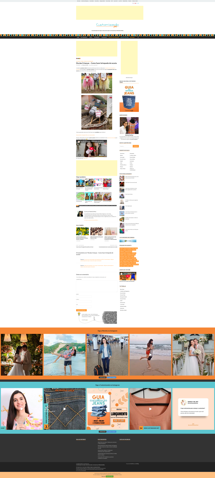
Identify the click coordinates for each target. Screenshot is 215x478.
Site (77, 304)
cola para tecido (123, 253)
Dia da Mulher (132, 157)
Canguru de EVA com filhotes (88, 202)
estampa (132, 256)
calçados (124, 249)
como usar (129, 253)
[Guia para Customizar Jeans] (129, 111)
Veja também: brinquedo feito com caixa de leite (85, 135)
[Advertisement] (109, 13)
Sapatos (131, 166)
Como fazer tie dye (128, 194)
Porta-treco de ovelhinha (107, 201)
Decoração (96, 37)
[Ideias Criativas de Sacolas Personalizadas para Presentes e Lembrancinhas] (111, 235)
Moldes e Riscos (123, 164)
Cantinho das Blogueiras (124, 291)
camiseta (134, 249)
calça (121, 249)
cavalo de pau (91, 205)
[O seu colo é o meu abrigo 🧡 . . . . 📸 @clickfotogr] (64, 355)
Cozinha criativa (133, 155)
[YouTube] (135, 3)
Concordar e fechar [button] (109, 476)
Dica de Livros (123, 159)
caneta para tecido (128, 251)
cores (125, 254)
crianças (96, 205)
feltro (126, 257)
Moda (90, 37)
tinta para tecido (135, 264)
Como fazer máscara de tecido (131, 182)
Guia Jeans (132, 37)
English (121, 161)
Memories (122, 308)
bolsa (136, 248)
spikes (121, 264)
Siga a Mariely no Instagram (107, 331)
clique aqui (85, 158)
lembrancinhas (129, 259)
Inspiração (132, 161)
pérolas (125, 262)
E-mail (77, 299)
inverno (121, 259)
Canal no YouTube (124, 37)
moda (121, 261)
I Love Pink (122, 304)
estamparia (122, 257)
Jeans (121, 162)
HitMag (137, 463)
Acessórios (122, 153)
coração (121, 254)
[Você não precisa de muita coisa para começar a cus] (193, 409)
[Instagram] (137, 3)
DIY (128, 256)
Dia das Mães (122, 294)
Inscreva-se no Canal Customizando (127, 281)
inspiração (133, 257)
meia (112, 205)
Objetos (131, 164)
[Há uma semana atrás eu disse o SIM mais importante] (193, 355)
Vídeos (82, 61)
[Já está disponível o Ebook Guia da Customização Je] (107, 409)
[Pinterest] (134, 3)
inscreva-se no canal (111, 137)
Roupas (121, 166)
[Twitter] (138, 3)
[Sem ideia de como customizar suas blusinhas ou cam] (150, 409)
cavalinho (86, 205)
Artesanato (104, 37)
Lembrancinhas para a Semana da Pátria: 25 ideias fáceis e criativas (82, 238)
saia (131, 262)
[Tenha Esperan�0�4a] (96, 323)
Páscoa (121, 262)
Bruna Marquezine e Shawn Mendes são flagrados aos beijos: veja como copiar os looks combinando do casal (107, 447)
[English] (76, 58)
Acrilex (121, 248)
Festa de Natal (123, 298)
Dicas (126, 256)
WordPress (132, 463)
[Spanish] (79, 58)
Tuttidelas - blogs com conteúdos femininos (93, 467)
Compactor (134, 253)
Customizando (84, 37)
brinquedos (81, 205)
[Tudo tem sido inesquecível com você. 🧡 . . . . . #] (150, 355)
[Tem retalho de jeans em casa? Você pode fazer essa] (22, 409)
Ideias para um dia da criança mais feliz (97, 202)
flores (129, 257)
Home (78, 37)
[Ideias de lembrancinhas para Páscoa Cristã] (96, 235)
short (134, 262)
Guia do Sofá (122, 302)
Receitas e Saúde (123, 310)
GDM (121, 300)
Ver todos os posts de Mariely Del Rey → (91, 220)
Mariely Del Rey (85, 65)
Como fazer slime (79, 201)
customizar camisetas (131, 254)
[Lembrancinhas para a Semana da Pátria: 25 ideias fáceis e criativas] (82, 235)
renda (129, 262)
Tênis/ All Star (122, 168)
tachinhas (125, 264)
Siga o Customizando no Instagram (107, 385)
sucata (115, 205)
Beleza (121, 155)
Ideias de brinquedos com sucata (79, 188)
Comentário (79, 279)
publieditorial (135, 261)
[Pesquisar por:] (129, 146)
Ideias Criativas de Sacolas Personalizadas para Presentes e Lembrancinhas (111, 238)
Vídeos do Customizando (88, 61)
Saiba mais (104, 476)
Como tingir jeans (128, 205)
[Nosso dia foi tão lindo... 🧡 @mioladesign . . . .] (22, 355)
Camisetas (122, 251)
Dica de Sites (132, 159)
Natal (131, 261)
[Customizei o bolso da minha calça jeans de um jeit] (64, 409)
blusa (133, 248)
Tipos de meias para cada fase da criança (98, 188)
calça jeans (129, 249)
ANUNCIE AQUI (129, 77)
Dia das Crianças (102, 205)
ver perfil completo (134, 139)
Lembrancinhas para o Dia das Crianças (106, 188)
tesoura (129, 264)
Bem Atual (122, 289)
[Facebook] (132, 3)
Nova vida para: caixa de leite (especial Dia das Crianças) (89, 189)
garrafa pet (108, 205)
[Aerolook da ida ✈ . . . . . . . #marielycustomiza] (107, 355)
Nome (77, 294)
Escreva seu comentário (93, 65)
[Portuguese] (78, 58)
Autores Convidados (127, 248)
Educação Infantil (123, 296)
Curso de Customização (113, 37)
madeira (135, 259)
